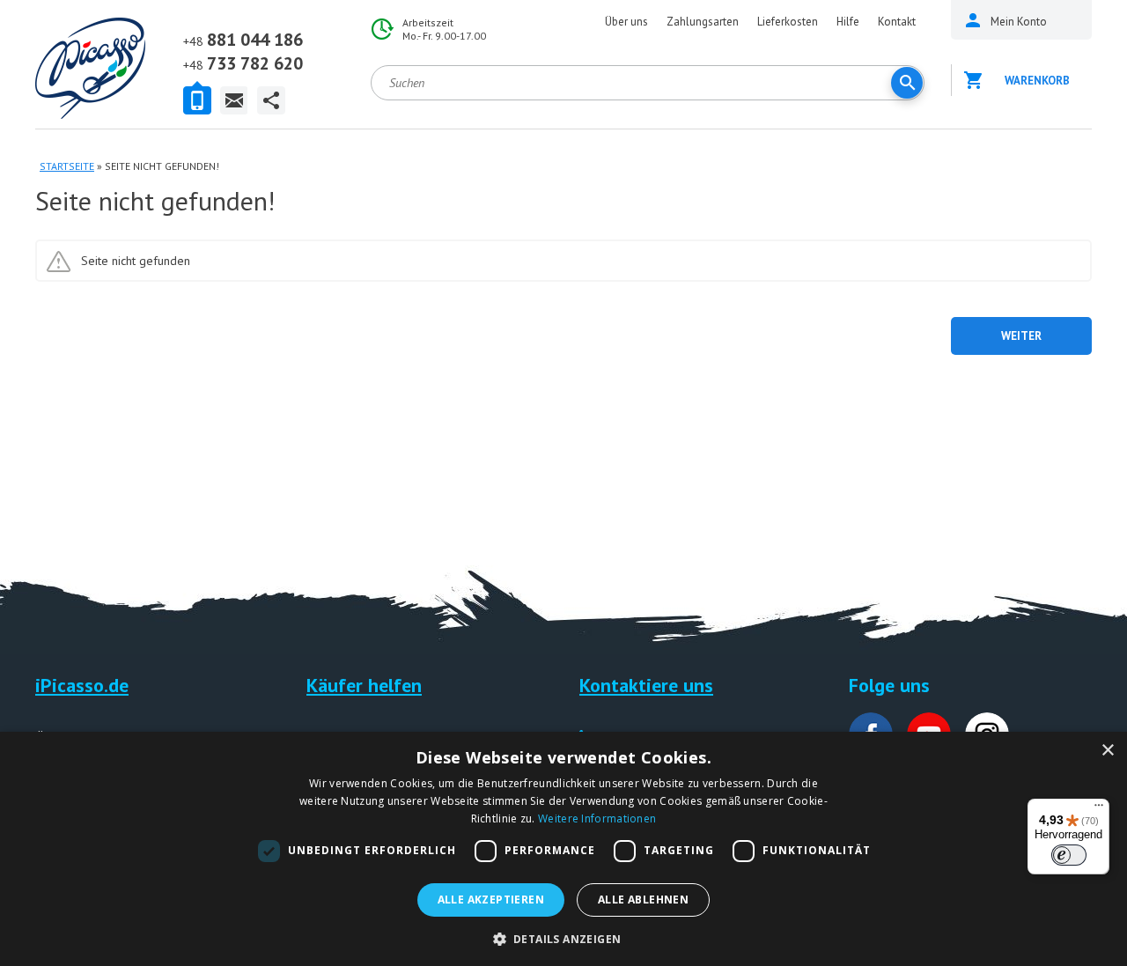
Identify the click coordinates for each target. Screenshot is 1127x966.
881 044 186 (243, 39)
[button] (564, 937)
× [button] (1107, 750)
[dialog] (563, 849)
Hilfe (847, 21)
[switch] (1068, 855)
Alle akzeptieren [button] (491, 899)
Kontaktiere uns (646, 685)
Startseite (67, 166)
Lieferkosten (787, 21)
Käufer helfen (364, 685)
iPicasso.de (82, 685)
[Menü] (1098, 809)
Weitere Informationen (597, 818)
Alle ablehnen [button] (643, 899)
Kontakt (897, 21)
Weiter (1021, 335)
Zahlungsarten (703, 21)
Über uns (626, 21)
